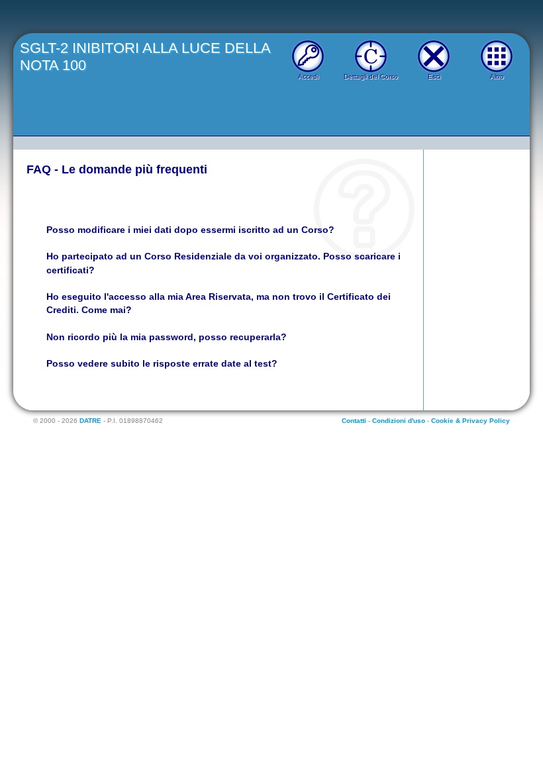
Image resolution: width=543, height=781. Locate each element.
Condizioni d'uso (398, 420)
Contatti (354, 420)
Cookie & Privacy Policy (470, 420)
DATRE (90, 420)
